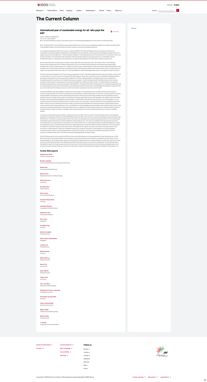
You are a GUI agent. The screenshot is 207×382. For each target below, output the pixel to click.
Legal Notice (164, 377)
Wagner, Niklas (44, 309)
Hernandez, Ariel (45, 225)
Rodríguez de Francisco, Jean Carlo (50, 290)
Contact (39, 348)
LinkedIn (86, 355)
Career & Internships (43, 345)
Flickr (85, 368)
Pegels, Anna (44, 277)
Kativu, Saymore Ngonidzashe (48, 238)
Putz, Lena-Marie (45, 283)
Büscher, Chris (44, 174)
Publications (90, 10)
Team (62, 10)
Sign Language (65, 348)
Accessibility (64, 352)
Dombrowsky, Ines (45, 180)
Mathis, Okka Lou (45, 258)
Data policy (152, 377)
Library (78, 10)
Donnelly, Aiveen (45, 186)
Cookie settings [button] (138, 377)
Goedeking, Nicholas (46, 206)
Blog (85, 365)
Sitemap (63, 355)
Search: (155, 10)
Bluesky (86, 349)
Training (69, 10)
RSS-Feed (86, 362)
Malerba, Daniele (44, 251)
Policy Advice (52, 10)
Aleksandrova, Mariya (46, 154)
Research (39, 10)
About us (118, 10)
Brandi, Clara (43, 167)
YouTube (86, 352)
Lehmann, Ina (44, 245)
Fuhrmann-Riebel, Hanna (47, 199)
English (176, 5)
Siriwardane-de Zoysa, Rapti (48, 296)
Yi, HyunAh (43, 322)
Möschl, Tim (43, 264)
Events (101, 10)
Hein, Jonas (43, 219)
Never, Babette (44, 271)
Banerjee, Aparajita (45, 161)
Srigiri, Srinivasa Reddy (46, 303)
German (170, 5)
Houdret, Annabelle (45, 232)
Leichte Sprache (66, 345)
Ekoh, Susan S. (44, 193)
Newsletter (87, 358)
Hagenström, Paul (45, 212)
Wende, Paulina (44, 316)
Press (109, 10)
